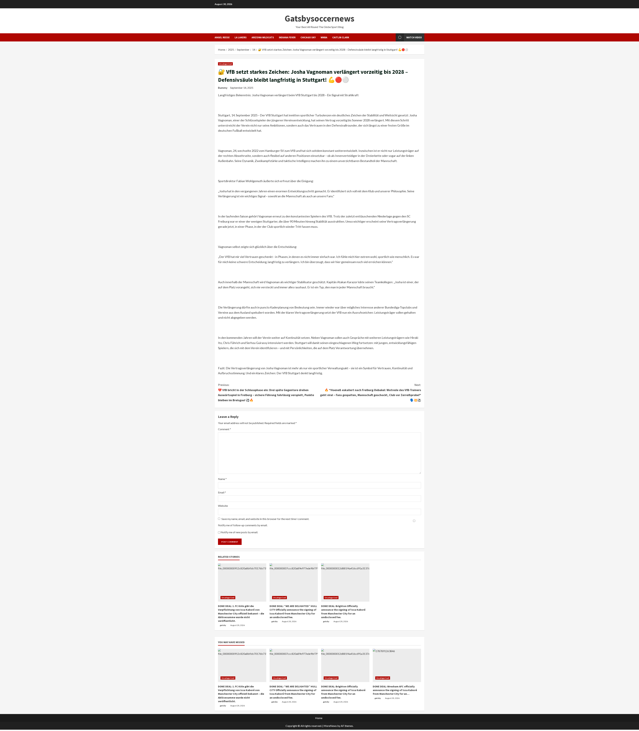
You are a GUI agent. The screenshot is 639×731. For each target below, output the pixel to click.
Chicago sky (308, 37)
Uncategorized (225, 64)
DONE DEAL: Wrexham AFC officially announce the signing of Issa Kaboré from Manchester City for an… (395, 690)
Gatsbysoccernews (319, 18)
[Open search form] (392, 37)
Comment (224, 429)
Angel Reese (222, 37)
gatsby (223, 625)
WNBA (324, 37)
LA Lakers (241, 37)
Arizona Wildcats (263, 37)
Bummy (222, 87)
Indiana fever (287, 37)
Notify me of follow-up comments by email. (242, 525)
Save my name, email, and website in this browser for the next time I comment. (265, 518)
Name (222, 478)
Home (318, 718)
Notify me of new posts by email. (239, 532)
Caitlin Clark (340, 37)
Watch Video (414, 37)
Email (222, 492)
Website (223, 505)
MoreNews (330, 725)
